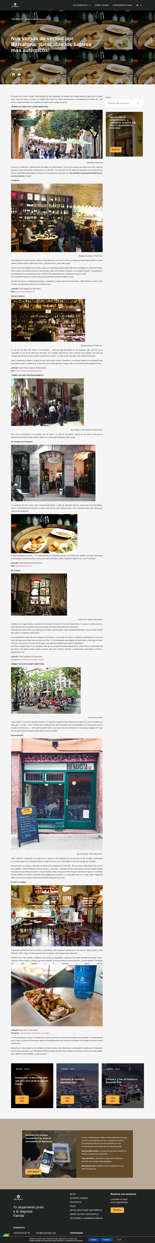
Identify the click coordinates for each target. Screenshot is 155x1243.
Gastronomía (31, 19)
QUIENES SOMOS (79, 1198)
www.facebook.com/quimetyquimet (29, 371)
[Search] (138, 103)
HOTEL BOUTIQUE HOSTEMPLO (86, 1210)
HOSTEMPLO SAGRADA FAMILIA (86, 1218)
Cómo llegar (102, 5)
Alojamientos (80, 5)
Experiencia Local (122, 5)
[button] (13, 74)
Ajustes (119, 1240)
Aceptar (93, 1240)
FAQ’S (73, 1206)
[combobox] (120, 103)
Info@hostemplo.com (46, 1233)
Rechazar (106, 1240)
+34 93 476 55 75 (21, 1233)
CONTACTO (76, 1202)
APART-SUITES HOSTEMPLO (84, 1214)
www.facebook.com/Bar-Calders (31, 660)
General (42, 19)
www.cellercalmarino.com (25, 292)
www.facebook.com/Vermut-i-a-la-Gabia (35, 1033)
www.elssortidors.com (24, 566)
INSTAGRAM (76, 1233)
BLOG (73, 1194)
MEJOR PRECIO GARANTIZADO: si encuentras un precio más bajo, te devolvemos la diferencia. (123, 122)
